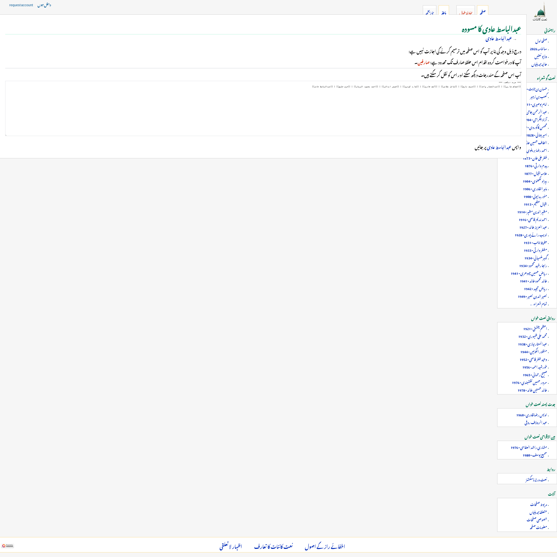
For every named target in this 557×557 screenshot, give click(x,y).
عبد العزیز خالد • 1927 (533, 226)
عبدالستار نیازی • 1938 (532, 343)
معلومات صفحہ (538, 527)
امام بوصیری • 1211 (535, 103)
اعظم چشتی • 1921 (535, 328)
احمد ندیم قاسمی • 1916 (533, 219)
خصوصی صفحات (537, 519)
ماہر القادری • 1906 (535, 188)
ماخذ (443, 12)
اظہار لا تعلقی (231, 545)
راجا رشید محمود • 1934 (533, 265)
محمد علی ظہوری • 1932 (532, 335)
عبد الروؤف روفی (536, 422)
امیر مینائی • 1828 (536, 134)
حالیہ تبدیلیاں (539, 63)
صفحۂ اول (541, 40)
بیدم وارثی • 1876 (536, 165)
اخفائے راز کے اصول (325, 545)
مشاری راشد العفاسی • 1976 (529, 446)
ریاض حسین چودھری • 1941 (529, 272)
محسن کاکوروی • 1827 (533, 126)
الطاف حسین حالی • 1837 (531, 142)
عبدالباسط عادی (499, 37)
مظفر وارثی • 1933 (535, 249)
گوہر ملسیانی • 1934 (535, 257)
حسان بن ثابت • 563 (534, 88)
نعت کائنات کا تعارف (273, 545)
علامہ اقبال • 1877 (535, 173)
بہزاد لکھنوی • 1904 (535, 180)
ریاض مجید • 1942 (535, 288)
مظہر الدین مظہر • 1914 (532, 211)
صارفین (424, 62)
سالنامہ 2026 (538, 48)
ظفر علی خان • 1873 (535, 157)
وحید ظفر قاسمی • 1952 (533, 359)
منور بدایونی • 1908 (535, 196)
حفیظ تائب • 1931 (535, 242)
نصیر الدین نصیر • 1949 (532, 295)
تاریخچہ (429, 12)
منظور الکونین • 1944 (533, 351)
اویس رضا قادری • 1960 (531, 414)
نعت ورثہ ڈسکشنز (536, 479)
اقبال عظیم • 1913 (535, 203)
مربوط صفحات (538, 504)
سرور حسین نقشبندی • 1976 (529, 382)
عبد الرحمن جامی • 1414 (532, 111)
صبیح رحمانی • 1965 (535, 374)
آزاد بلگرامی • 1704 (535, 119)
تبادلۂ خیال (465, 12)
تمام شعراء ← (538, 303)
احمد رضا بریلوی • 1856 (532, 150)
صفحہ (482, 12)
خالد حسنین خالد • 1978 (532, 389)
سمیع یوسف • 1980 (535, 454)
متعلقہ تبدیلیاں (538, 511)
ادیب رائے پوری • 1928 (531, 234)
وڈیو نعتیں (541, 56)
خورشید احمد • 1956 (534, 366)
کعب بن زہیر (538, 96)
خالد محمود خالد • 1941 (533, 280)
